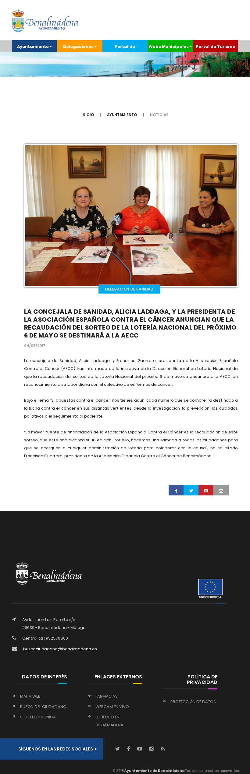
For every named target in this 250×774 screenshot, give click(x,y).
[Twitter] (117, 749)
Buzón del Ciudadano (43, 707)
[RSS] (163, 749)
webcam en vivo (112, 707)
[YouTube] (139, 749)
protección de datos (193, 702)
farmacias (106, 696)
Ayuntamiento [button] (33, 46)
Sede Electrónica (38, 717)
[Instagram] (151, 749)
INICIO (87, 114)
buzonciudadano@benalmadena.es (60, 649)
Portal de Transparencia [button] (124, 48)
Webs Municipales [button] (168, 46)
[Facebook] (128, 749)
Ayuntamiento (122, 114)
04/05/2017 (34, 345)
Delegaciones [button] (78, 46)
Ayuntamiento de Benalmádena (154, 770)
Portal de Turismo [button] (215, 46)
